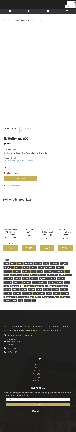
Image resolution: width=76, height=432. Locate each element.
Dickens (17, 271)
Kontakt (36, 380)
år (33, 301)
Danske (8, 271)
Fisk (67, 271)
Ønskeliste (38, 371)
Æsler (27, 301)
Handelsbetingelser (9, 427)
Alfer (19, 264)
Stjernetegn (9, 297)
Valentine (65, 297)
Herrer (17, 279)
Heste (25, 279)
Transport (46, 297)
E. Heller (29, 21)
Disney (25, 271)
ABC (13, 264)
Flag (6, 275)
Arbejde (38, 264)
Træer (56, 297)
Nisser (23, 290)
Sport (57, 293)
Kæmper (14, 286)
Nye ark (12, 21)
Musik (21, 161)
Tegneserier (29, 161)
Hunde (60, 279)
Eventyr (48, 271)
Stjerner (65, 293)
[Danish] (71, 3)
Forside (6, 21)
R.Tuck (63, 290)
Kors (67, 282)
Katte (51, 282)
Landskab (39, 286)
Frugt (26, 275)
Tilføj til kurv (20, 178)
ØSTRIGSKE (20, 21)
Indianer (17, 282)
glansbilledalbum (55, 330)
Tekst (31, 297)
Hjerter (42, 279)
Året (14, 301)
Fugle (33, 275)
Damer (59, 268)
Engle (40, 271)
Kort (6, 286)
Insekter (27, 282)
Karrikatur (42, 282)
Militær (7, 290)
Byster (18, 268)
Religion (8, 293)
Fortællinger (16, 275)
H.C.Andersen (66, 275)
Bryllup (64, 264)
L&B (22, 286)
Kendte (59, 282)
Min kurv (37, 374)
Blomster (54, 264)
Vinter (7, 301)
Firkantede (59, 271)
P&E (39, 290)
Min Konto (37, 377)
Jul (34, 282)
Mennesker (62, 286)
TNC (38, 297)
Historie (34, 279)
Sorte (49, 293)
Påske (55, 290)
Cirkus (12, 161)
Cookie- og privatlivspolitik (27, 427)
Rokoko (17, 293)
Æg (20, 301)
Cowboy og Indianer (46, 268)
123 (6, 264)
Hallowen (8, 279)
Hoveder (52, 279)
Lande (30, 286)
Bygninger (8, 268)
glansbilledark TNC (32, 330)
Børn (26, 268)
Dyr (17, 161)
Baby (46, 264)
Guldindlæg (53, 275)
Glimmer (42, 275)
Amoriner (28, 264)
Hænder (8, 282)
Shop (35, 367)
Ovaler (31, 290)
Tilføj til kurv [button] (10, 248)
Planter (47, 290)
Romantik (26, 293)
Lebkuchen (51, 286)
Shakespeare (39, 293)
